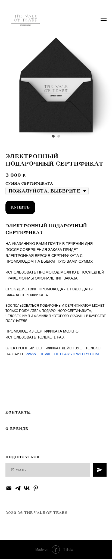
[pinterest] (35, 488)
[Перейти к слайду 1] (53, 136)
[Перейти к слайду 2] (58, 136)
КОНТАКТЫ (18, 412)
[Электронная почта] (8, 488)
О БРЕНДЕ (16, 429)
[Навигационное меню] (104, 20)
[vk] (26, 488)
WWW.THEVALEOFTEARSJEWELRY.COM (62, 354)
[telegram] (17, 488)
